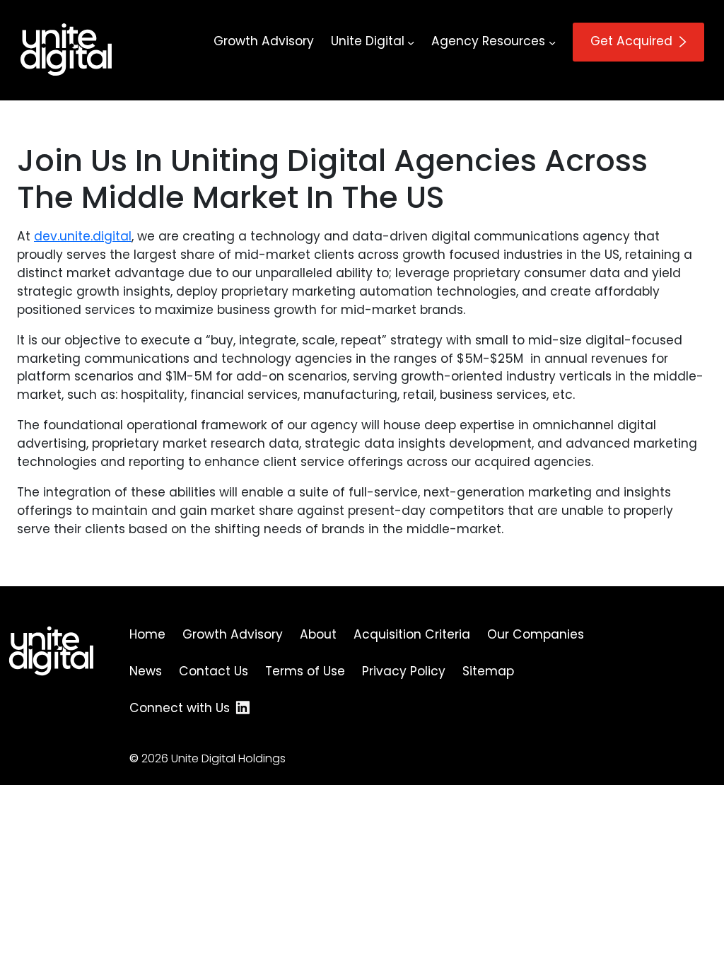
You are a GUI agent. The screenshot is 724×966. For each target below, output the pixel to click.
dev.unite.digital (83, 236)
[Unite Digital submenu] (410, 41)
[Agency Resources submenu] (552, 41)
